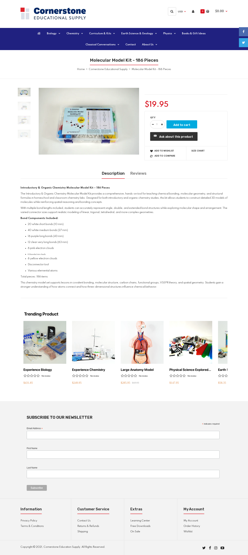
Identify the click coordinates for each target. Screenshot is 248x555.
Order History (192, 526)
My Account (191, 520)
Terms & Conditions (32, 526)
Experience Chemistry (88, 370)
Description (113, 173)
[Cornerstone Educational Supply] (53, 18)
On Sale (135, 531)
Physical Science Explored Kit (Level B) (188, 370)
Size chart (198, 151)
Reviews (138, 173)
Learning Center (140, 520)
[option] (89, 121)
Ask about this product (176, 136)
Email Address (35, 428)
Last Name (32, 467)
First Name (32, 448)
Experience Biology (37, 370)
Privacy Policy (29, 520)
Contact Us (84, 520)
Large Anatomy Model (137, 370)
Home (81, 69)
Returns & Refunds (88, 526)
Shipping (82, 531)
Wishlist (188, 531)
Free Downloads (140, 526)
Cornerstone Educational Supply (108, 69)
